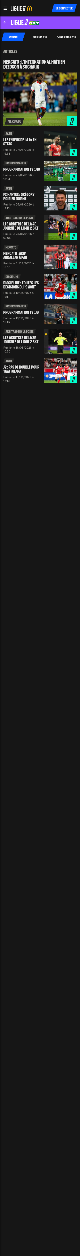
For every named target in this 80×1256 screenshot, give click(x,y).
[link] (40, 92)
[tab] (13, 37)
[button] (5, 8)
